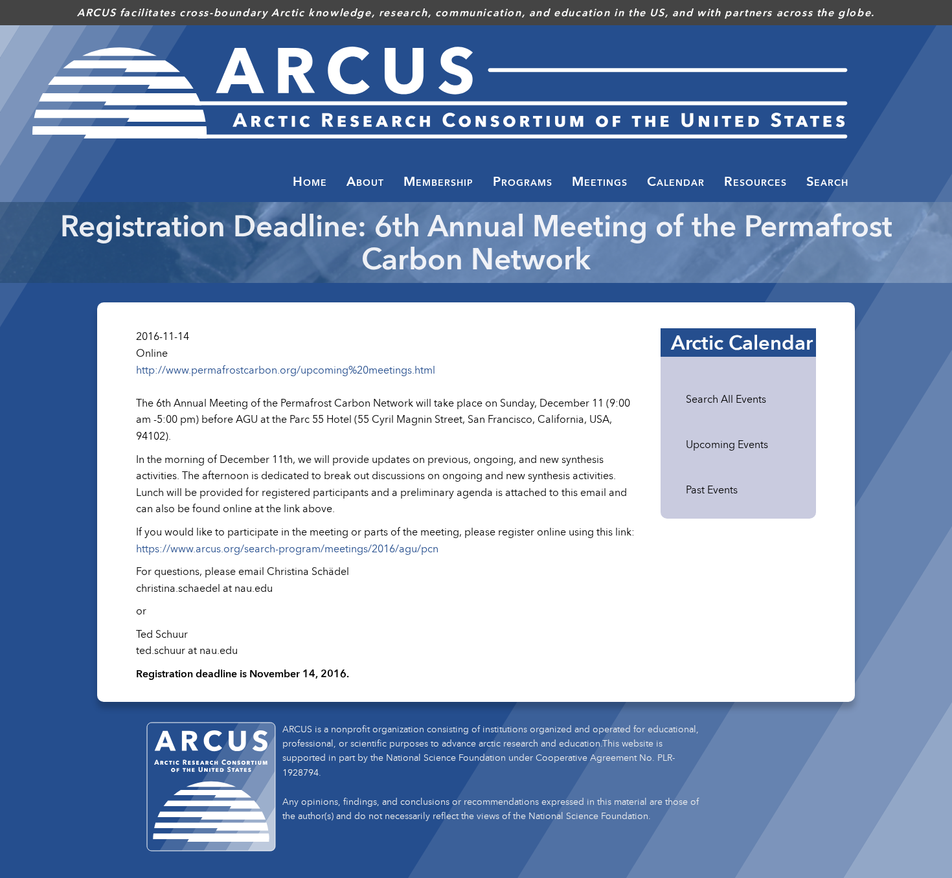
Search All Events (726, 398)
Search (827, 181)
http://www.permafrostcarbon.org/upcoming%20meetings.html (285, 369)
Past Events (712, 489)
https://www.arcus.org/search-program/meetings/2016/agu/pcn (287, 548)
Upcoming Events (727, 444)
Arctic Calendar (742, 342)
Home (310, 181)
